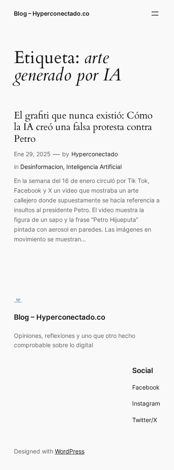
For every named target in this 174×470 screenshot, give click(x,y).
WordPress (69, 451)
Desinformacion (41, 166)
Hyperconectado (94, 154)
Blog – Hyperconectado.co (52, 13)
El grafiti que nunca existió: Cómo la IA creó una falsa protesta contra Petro (83, 127)
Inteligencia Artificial (94, 166)
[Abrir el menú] (155, 13)
